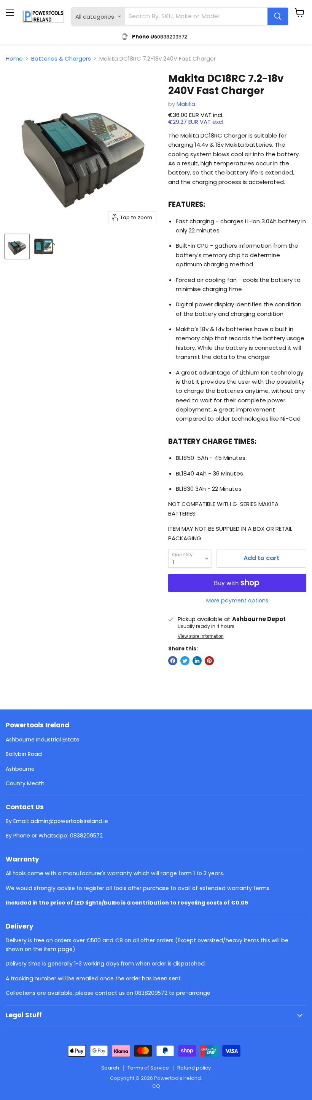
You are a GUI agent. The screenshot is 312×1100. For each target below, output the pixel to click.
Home (14, 58)
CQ (156, 1086)
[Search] (277, 16)
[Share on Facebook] (172, 660)
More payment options (237, 600)
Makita (186, 104)
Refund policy (194, 1067)
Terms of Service (148, 1067)
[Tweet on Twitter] (184, 660)
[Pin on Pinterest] (209, 660)
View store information (201, 636)
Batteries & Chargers (61, 58)
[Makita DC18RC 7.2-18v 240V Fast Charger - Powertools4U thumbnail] (17, 246)
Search (110, 1067)
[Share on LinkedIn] (197, 660)
